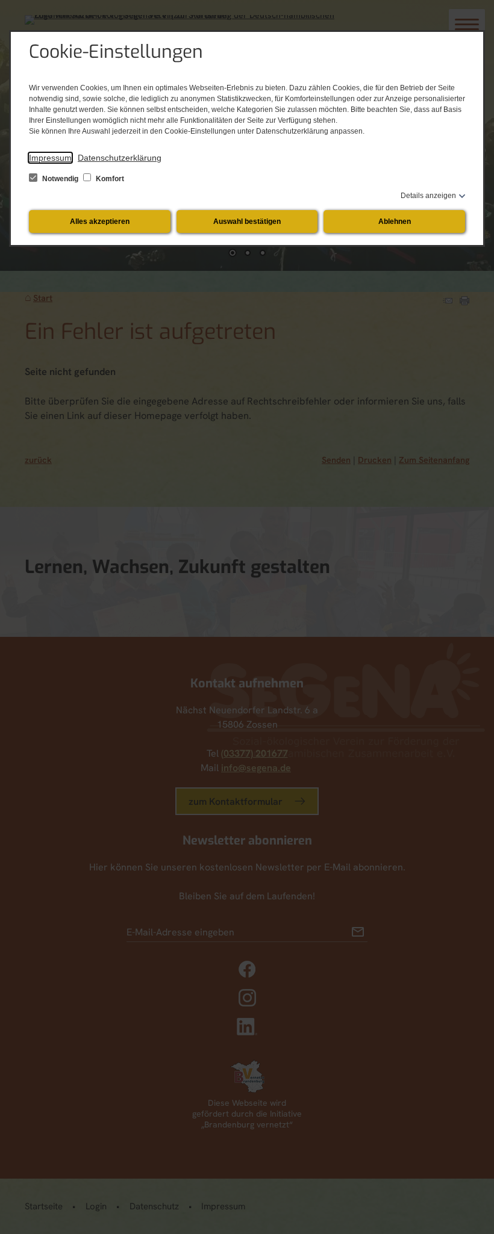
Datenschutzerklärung (119, 158)
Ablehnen (394, 221)
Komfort (109, 179)
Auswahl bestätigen (247, 221)
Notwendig (60, 179)
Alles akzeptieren (100, 221)
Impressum (50, 158)
